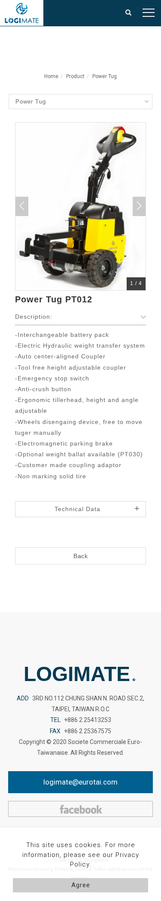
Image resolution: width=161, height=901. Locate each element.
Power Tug (104, 76)
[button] (128, 13)
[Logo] (21, 12)
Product (75, 76)
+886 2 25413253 (87, 719)
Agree (80, 885)
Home (51, 76)
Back (80, 556)
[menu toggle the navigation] (149, 13)
